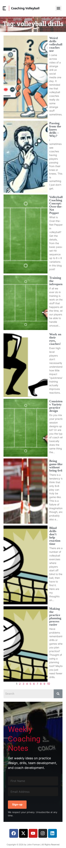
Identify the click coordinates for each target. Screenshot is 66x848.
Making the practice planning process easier (55, 616)
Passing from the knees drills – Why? (55, 129)
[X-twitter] (23, 833)
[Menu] (58, 8)
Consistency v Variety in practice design (57, 406)
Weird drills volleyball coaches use (55, 44)
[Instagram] (42, 833)
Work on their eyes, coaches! (55, 339)
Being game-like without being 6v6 (55, 465)
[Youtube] (33, 833)
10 (48, 683)
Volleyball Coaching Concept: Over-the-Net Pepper (56, 205)
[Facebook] (13, 833)
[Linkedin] (52, 833)
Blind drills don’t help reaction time (54, 536)
